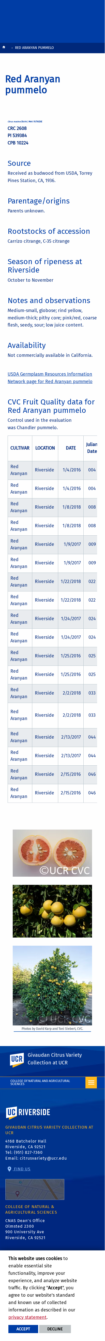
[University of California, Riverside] (28, 1120)
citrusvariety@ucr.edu (43, 1158)
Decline (55, 1328)
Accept (23, 1328)
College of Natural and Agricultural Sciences (40, 1082)
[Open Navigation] (91, 1082)
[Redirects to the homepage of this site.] (4, 48)
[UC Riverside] (20, 1060)
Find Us (22, 1169)
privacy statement (27, 1317)
